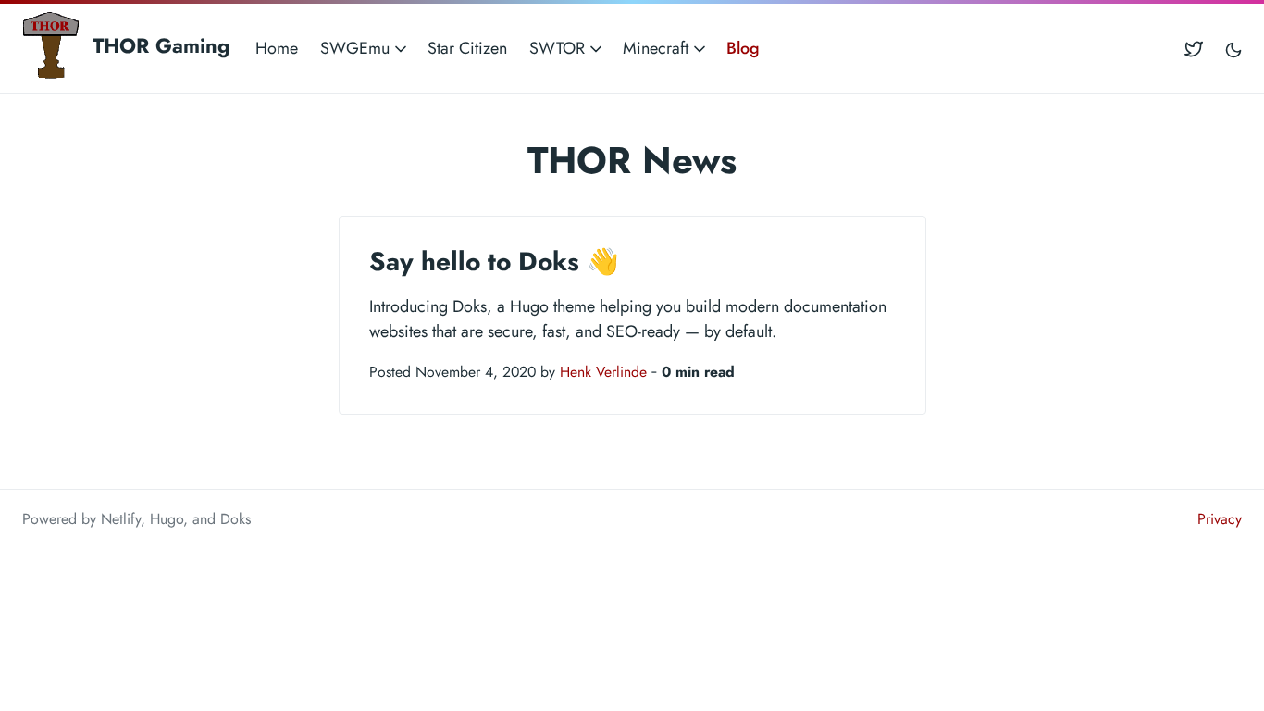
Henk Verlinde (603, 371)
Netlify (121, 519)
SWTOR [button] (559, 48)
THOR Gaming (157, 45)
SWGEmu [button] (357, 48)
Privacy (1219, 519)
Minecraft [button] (658, 48)
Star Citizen (467, 48)
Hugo (166, 519)
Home (276, 48)
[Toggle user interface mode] (1233, 49)
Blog (743, 48)
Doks (235, 519)
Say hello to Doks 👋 (494, 262)
